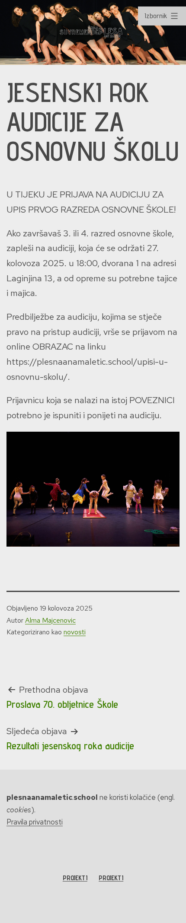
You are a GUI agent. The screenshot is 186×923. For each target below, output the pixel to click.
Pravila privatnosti (34, 822)
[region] (93, 32)
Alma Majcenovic (50, 620)
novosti (75, 632)
